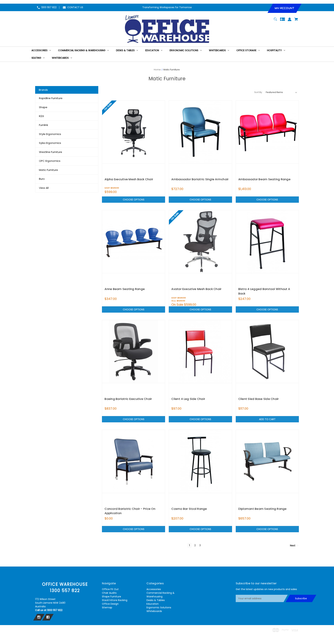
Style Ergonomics (50, 134)
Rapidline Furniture (50, 98)
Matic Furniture (48, 170)
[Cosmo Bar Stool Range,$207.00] (200, 461)
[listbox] (281, 92)
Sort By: (258, 92)
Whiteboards (154, 611)
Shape (43, 107)
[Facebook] (48, 617)
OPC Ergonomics (49, 161)
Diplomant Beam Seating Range (262, 509)
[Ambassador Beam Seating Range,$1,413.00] (267, 131)
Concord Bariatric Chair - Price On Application (130, 511)
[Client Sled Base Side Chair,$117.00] (267, 351)
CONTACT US (75, 7)
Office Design (110, 604)
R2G (41, 116)
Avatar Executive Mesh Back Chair (196, 289)
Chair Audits (109, 593)
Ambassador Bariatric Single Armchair (200, 179)
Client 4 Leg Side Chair (188, 399)
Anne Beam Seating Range (125, 289)
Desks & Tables (155, 600)
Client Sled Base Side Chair (258, 399)
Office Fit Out (110, 589)
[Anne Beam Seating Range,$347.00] (133, 241)
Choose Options (133, 199)
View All (44, 188)
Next (293, 545)
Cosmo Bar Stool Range (189, 509)
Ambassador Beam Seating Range (264, 179)
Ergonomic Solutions (158, 607)
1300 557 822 (49, 7)
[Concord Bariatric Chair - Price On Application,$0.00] (133, 461)
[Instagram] (39, 617)
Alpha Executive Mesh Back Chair (129, 179)
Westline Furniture (50, 152)
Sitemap (107, 607)
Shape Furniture (111, 596)
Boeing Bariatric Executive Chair (128, 399)
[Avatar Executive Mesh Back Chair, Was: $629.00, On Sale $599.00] (200, 241)
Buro (42, 179)
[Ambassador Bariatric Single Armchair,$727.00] (200, 131)
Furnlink (43, 125)
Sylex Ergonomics (50, 143)
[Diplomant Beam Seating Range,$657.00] (267, 461)
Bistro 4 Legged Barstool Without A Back (264, 291)
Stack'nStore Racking (114, 600)
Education (152, 604)
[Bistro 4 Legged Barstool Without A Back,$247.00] (267, 241)
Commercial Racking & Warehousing (160, 594)
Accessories (153, 589)
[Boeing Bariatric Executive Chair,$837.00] (133, 351)
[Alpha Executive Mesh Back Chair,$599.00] (133, 131)
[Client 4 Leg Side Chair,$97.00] (200, 351)
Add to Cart (267, 419)
